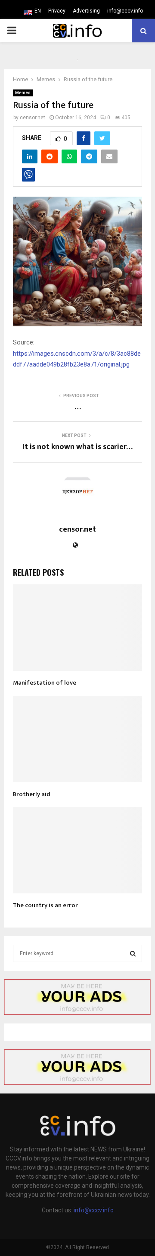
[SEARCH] (133, 953)
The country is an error (45, 905)
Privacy (56, 11)
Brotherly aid (31, 794)
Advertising (86, 11)
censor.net (32, 118)
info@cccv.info (125, 11)
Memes (23, 92)
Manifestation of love (44, 682)
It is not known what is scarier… (77, 446)
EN (37, 11)
